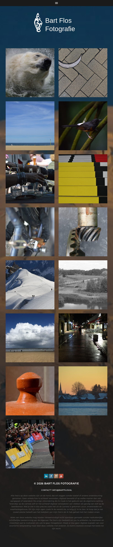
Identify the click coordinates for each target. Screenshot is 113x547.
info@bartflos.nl (62, 490)
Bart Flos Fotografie (61, 483)
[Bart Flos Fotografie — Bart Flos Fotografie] (38, 22)
